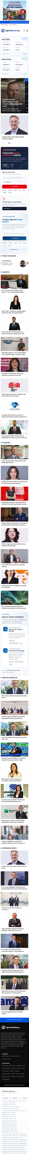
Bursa (24, 190)
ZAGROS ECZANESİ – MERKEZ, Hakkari (10, 1130)
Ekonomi (13, 1068)
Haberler (17, 1071)
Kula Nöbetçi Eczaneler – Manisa (9, 1104)
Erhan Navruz (6, 261)
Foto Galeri (5, 1071)
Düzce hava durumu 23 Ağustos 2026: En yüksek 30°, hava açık (14, 1133)
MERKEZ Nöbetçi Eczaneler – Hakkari (9, 1131)
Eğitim (8, 1068)
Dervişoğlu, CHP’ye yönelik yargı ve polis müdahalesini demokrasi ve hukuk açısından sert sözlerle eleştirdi (14, 1151)
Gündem (11, 1071)
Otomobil (21, 1074)
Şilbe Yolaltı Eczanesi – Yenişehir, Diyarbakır (11, 1106)
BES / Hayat (5, 1065)
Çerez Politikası (13, 24)
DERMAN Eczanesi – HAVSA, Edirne (9, 1114)
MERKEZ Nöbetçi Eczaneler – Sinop (9, 1128)
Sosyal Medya (20, 1076)
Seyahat (8, 1076)
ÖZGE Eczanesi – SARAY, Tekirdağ (9, 1120)
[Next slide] (26, 143)
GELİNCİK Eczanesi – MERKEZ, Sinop (9, 1126)
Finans (23, 1068)
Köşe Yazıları (15, 1074)
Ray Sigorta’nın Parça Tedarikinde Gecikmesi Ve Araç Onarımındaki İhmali (14, 1110)
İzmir (20, 190)
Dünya (4, 1068)
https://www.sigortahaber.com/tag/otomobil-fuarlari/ (13, 1147)
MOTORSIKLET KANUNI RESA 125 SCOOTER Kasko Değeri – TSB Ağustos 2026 (14, 1149)
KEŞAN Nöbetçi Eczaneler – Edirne (9, 1116)
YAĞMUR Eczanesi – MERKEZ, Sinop (9, 1124)
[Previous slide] (2, 143)
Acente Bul (15, 186)
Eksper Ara (15, 238)
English (18, 1068)
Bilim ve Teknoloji (16, 1065)
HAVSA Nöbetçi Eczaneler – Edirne (9, 1118)
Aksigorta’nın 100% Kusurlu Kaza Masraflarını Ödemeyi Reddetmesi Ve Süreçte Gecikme (14, 1141)
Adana (9, 245)
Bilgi (10, 1065)
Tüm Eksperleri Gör (14, 249)
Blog (24, 1065)
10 (26, 111)
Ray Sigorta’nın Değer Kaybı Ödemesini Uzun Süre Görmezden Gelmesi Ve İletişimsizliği (14, 1101)
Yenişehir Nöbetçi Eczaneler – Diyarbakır (10, 1108)
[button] (27, 263)
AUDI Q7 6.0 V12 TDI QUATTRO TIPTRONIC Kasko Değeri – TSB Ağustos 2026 (14, 1145)
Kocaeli (9, 192)
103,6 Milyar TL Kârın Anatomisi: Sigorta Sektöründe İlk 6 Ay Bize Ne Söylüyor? (9, 264)
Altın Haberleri (5, 1079)
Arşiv (3, 1095)
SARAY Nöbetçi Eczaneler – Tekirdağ (9, 1122)
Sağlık (3, 1076)
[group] (14, 95)
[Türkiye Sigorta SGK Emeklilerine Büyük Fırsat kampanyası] (14, 10)
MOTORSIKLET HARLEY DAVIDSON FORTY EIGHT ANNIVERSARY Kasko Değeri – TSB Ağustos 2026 (14, 1139)
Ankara (15, 190)
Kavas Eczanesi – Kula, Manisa (8, 1103)
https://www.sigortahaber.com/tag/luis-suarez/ (12, 1137)
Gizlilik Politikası (4, 24)
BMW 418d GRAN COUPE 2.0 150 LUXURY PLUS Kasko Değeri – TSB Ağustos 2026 (14, 1153)
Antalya (4, 192)
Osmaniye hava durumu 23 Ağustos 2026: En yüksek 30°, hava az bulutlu (14, 1135)
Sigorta (14, 1076)
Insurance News (6, 1059)
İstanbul (10, 190)
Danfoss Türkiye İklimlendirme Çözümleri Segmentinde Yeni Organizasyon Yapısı (14, 1143)
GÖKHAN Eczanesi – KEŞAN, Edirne (9, 1112)
